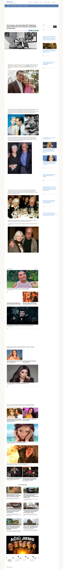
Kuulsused (19, 5)
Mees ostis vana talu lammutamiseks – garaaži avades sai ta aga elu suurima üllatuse (13, 511)
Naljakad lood (25, 5)
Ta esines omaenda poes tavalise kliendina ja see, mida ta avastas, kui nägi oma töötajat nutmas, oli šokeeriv (50, 214)
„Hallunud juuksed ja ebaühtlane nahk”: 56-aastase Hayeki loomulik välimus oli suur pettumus (49, 163)
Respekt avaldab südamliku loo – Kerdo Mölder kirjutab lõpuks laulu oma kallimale (49, 175)
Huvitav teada (14, 5)
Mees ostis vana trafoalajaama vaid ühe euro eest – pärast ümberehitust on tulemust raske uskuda (30, 527)
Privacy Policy (54, 2)
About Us (30, 2)
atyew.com (9, 1)
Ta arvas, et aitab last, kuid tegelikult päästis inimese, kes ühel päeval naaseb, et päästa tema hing (49, 50)
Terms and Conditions (46, 2)
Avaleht (8, 5)
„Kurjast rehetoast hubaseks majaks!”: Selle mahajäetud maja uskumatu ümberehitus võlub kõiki (49, 201)
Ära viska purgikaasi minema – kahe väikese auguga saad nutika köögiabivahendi (49, 63)
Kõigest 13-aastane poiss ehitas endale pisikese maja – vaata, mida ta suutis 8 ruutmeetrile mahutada (13, 495)
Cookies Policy (35, 2)
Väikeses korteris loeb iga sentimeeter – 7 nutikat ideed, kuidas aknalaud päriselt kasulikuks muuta (31, 511)
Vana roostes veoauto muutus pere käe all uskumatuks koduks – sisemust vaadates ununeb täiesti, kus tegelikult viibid (31, 496)
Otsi (55, 26)
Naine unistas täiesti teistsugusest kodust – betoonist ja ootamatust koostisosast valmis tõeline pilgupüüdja (13, 528)
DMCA (41, 2)
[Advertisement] (31, 15)
